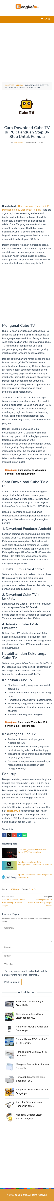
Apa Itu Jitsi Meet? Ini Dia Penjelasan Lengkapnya (35, 875)
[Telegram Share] (19, 835)
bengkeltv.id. (21, 1194)
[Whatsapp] (24, 835)
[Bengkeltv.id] (27, 6)
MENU (47, 19)
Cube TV (32, 889)
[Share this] (4, 835)
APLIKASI (15, 889)
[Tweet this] (9, 835)
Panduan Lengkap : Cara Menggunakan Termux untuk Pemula (35, 863)
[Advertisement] (27, 52)
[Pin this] (14, 835)
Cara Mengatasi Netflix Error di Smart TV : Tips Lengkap (32, 850)
